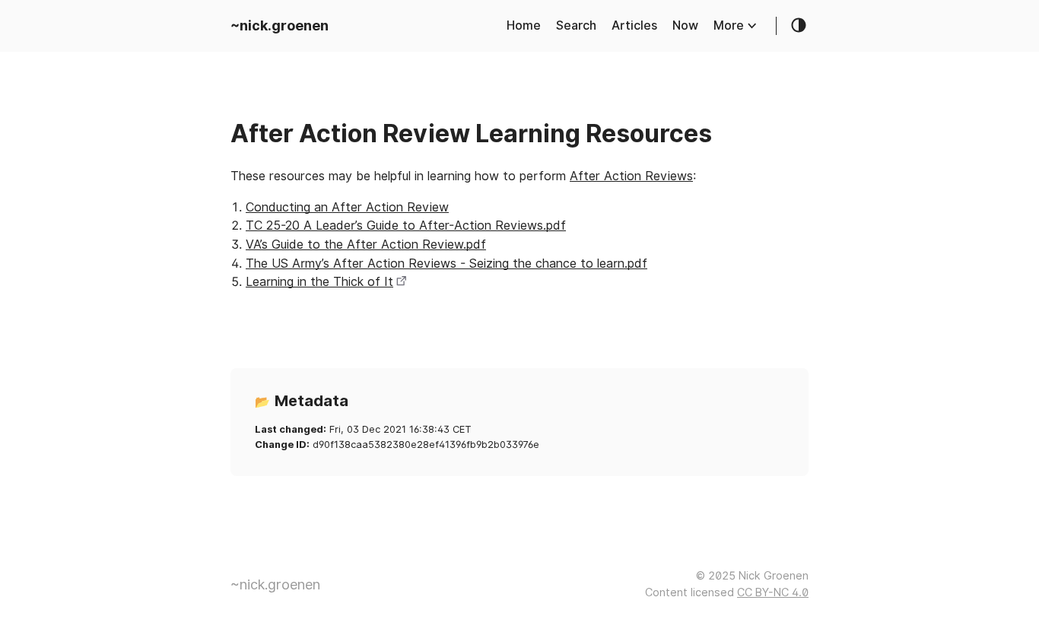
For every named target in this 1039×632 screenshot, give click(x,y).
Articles (634, 25)
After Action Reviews (631, 176)
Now (685, 25)
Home (524, 25)
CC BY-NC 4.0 (773, 592)
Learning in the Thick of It (319, 282)
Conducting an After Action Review (347, 207)
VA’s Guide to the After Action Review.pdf (366, 244)
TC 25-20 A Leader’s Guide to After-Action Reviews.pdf (406, 225)
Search (576, 25)
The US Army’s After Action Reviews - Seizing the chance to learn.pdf (446, 263)
